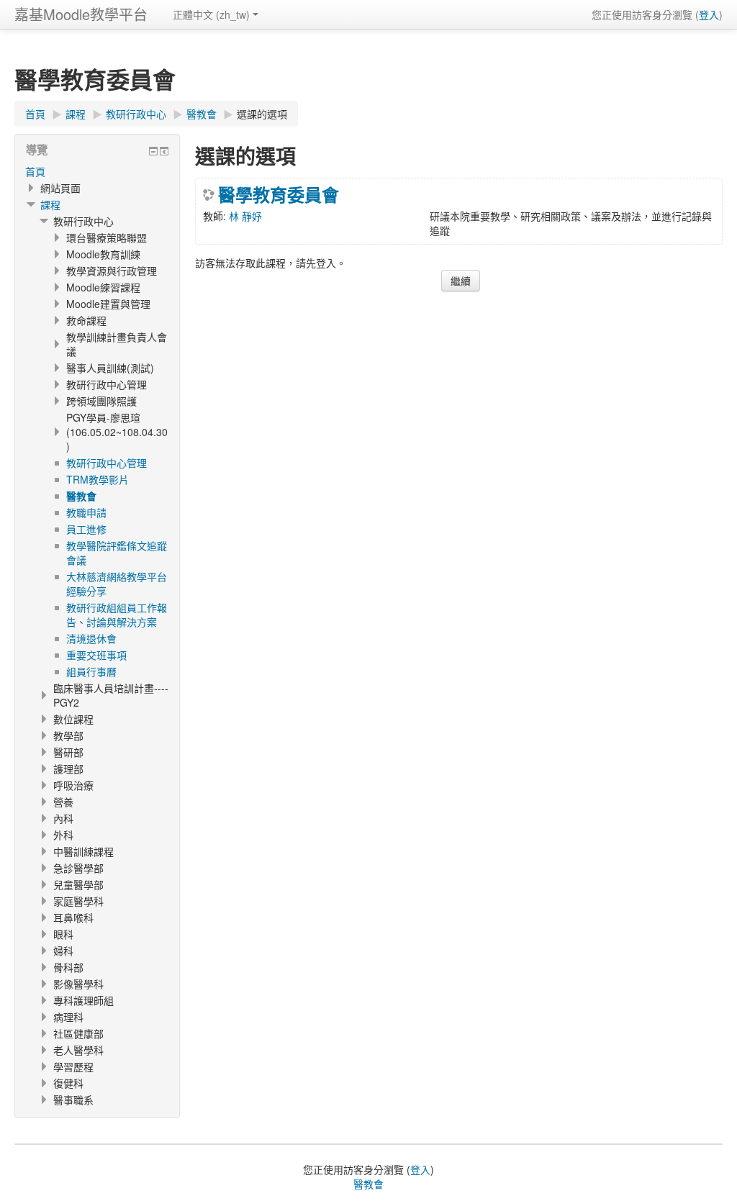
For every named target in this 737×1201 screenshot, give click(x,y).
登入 (709, 14)
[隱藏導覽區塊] (153, 151)
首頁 (35, 171)
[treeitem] (97, 171)
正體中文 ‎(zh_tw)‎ (211, 14)
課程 (50, 204)
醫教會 (368, 1184)
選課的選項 (262, 113)
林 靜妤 (245, 216)
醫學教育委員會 (278, 194)
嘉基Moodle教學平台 (81, 14)
